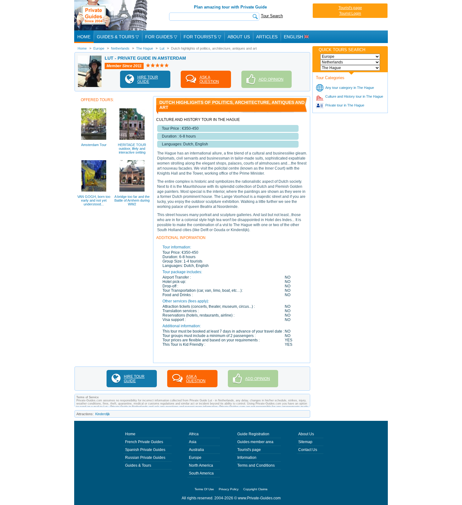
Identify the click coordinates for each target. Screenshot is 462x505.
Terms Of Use (204, 489)
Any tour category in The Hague (349, 88)
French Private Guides (144, 442)
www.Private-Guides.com (259, 498)
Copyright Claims (255, 489)
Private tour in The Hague (344, 105)
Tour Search (272, 16)
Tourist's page (350, 8)
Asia (192, 442)
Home (84, 36)
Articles (267, 36)
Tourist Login (350, 13)
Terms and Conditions (256, 465)
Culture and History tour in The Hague (354, 96)
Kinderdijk (102, 414)
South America (201, 473)
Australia (196, 450)
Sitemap (305, 442)
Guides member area (255, 442)
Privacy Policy (229, 489)
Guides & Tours (138, 465)
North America (201, 465)
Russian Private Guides (145, 457)
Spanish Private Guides (145, 450)
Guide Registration (253, 434)
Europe (195, 457)
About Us (239, 36)
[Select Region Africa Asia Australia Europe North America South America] (350, 56)
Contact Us (307, 450)
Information (246, 457)
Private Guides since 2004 (111, 15)
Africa (194, 434)
